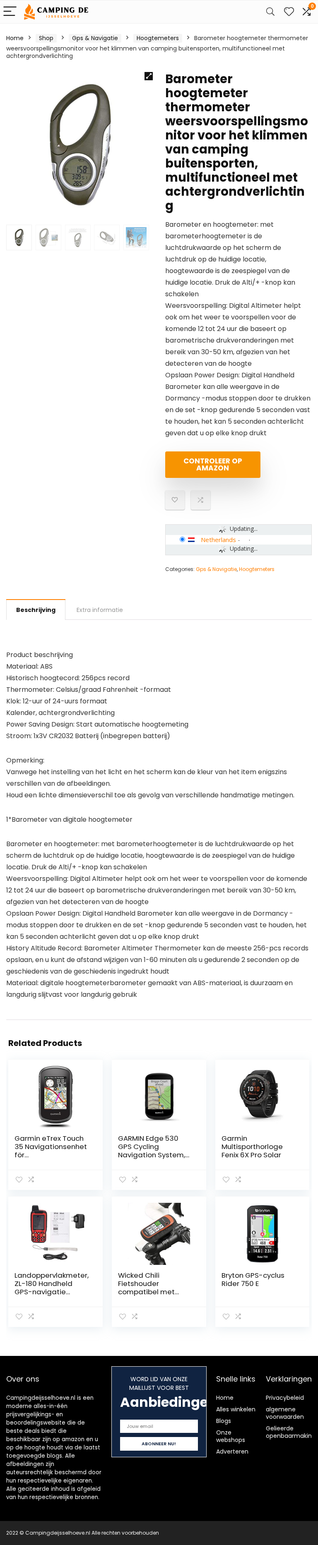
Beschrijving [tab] (35, 610)
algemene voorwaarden (285, 1413)
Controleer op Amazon (212, 464)
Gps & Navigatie (95, 38)
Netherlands (218, 539)
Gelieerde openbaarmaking (291, 1432)
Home (15, 38)
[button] (149, 76)
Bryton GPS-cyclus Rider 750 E (253, 1279)
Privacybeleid (285, 1398)
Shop (46, 38)
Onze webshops (230, 1436)
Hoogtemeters (158, 38)
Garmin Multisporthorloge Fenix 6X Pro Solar (252, 1146)
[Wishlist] (289, 12)
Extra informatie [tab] (100, 610)
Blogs (223, 1421)
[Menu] (10, 12)
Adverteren (232, 1451)
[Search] (270, 12)
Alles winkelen (235, 1409)
